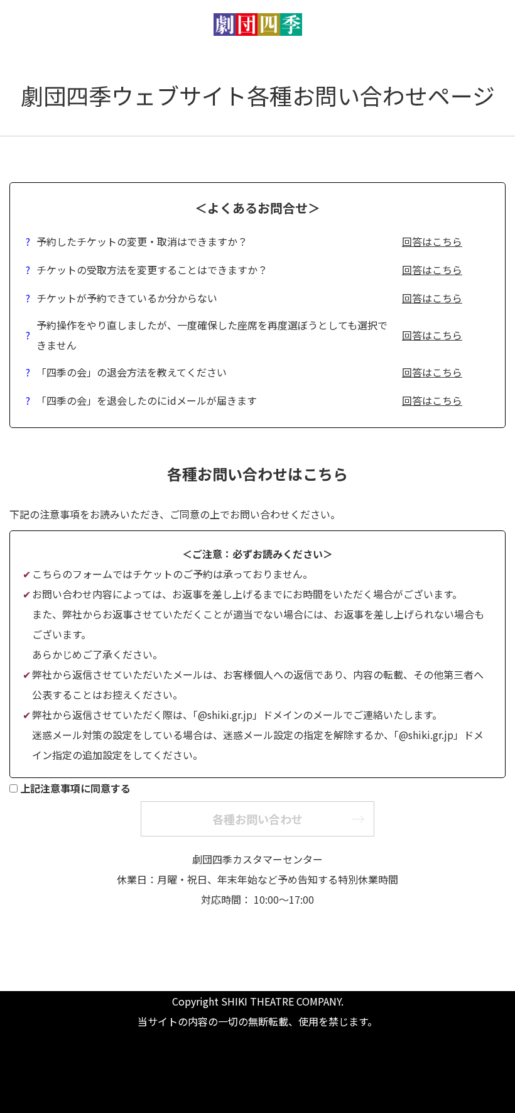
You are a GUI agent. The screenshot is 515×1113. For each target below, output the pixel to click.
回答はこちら (432, 241)
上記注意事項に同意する (75, 788)
